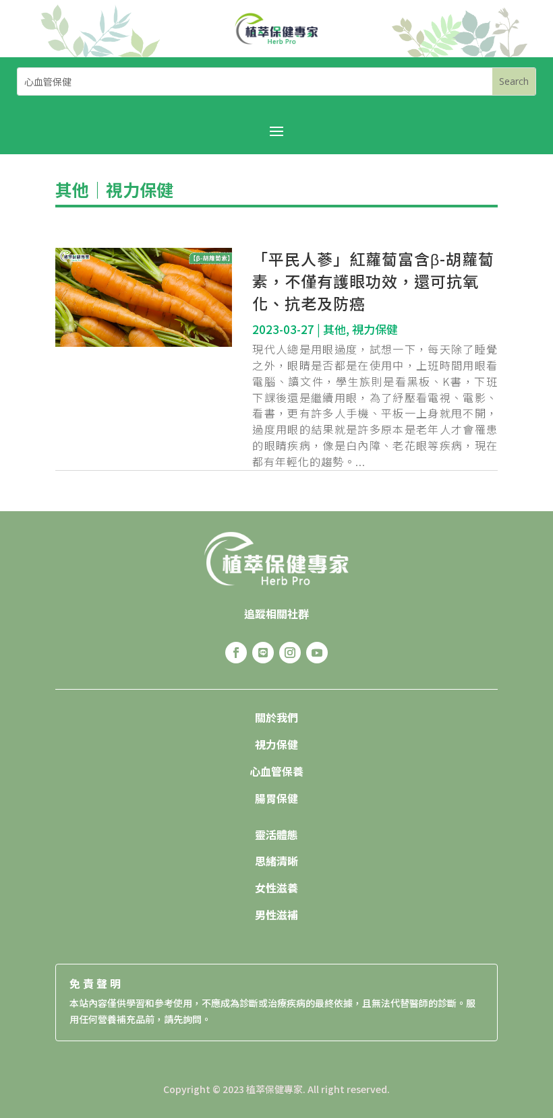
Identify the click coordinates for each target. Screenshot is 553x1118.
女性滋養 (276, 888)
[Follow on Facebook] (236, 652)
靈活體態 (276, 834)
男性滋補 (276, 915)
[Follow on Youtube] (317, 652)
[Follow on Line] (263, 652)
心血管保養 (276, 771)
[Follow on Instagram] (290, 652)
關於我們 (276, 717)
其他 (72, 189)
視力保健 (139, 189)
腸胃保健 (276, 798)
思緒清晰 (276, 861)
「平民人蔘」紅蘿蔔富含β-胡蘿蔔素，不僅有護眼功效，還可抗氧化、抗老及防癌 (373, 281)
